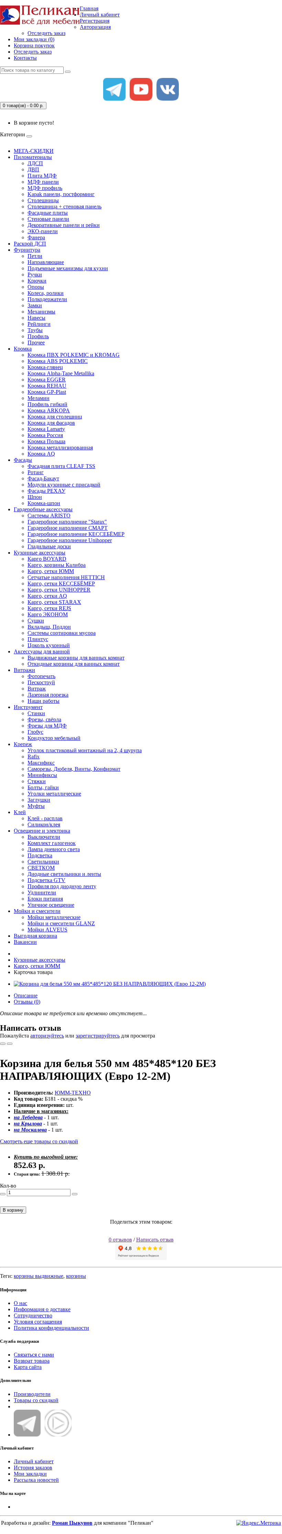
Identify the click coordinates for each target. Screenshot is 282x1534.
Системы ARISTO (49, 515)
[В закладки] (3, 1044)
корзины (76, 1276)
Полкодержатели (47, 299)
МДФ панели (43, 182)
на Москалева (30, 1130)
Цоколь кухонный (49, 645)
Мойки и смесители (37, 911)
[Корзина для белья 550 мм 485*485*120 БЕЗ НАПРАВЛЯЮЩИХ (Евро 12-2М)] (110, 984)
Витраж (37, 688)
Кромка (23, 349)
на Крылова (28, 1123)
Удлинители (42, 892)
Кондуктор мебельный (54, 738)
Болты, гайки (43, 787)
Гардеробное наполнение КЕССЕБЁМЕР (76, 534)
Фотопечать (41, 676)
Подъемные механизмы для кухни (68, 268)
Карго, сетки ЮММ (51, 571)
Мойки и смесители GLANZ (61, 923)
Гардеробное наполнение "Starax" (67, 522)
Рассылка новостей (36, 1480)
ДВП (33, 169)
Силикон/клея (44, 824)
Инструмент (28, 707)
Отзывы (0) (27, 1002)
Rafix (34, 756)
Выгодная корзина (35, 936)
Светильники (43, 862)
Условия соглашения (38, 1322)
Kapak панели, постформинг (61, 194)
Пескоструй (41, 682)
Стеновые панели (48, 219)
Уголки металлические (54, 794)
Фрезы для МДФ (47, 726)
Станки (36, 713)
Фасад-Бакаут (43, 478)
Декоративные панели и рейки (64, 225)
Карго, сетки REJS (49, 608)
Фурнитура (27, 250)
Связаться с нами (34, 1355)
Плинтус (38, 639)
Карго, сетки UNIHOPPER (59, 590)
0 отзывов (120, 1240)
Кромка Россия (45, 435)
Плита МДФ (42, 176)
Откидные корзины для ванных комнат (74, 664)
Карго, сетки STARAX (54, 602)
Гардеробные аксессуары (43, 509)
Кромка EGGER (47, 379)
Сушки (36, 620)
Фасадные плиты (48, 213)
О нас (20, 1303)
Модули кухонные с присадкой (64, 485)
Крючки (37, 281)
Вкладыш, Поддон (49, 627)
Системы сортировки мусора (62, 633)
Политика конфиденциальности (51, 1328)
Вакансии (25, 942)
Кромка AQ (41, 454)
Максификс (41, 763)
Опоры (36, 287)
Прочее (36, 342)
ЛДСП (35, 163)
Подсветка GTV (46, 880)
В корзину (13, 1210)
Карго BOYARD (47, 559)
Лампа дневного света (54, 849)
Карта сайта (28, 1367)
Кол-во (8, 1186)
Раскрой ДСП (30, 244)
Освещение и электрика (42, 831)
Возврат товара (32, 1361)
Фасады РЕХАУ (46, 491)
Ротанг (36, 472)
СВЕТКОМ (41, 868)
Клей (20, 812)
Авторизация (95, 27)
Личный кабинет (34, 1461)
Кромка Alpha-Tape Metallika (61, 373)
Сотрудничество (33, 1315)
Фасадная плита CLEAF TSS (61, 466)
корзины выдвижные (38, 1276)
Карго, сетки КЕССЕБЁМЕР (61, 583)
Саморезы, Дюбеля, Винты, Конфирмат (74, 769)
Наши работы (43, 701)
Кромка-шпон (44, 503)
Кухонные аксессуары (39, 553)
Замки (35, 305)
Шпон (35, 497)
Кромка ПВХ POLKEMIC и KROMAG (74, 355)
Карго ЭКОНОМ (48, 614)
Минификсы (42, 775)
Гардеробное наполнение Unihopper (70, 540)
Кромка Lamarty (46, 429)
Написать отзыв (155, 1240)
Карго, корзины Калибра (57, 565)
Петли (35, 256)
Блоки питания (45, 899)
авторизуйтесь (47, 1036)
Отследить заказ (46, 33)
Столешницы (43, 200)
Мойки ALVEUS (47, 929)
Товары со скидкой (36, 1400)
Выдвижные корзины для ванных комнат (76, 658)
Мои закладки (30, 1474)
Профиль (38, 336)
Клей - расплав (45, 818)
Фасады (23, 460)
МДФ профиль (45, 188)
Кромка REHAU (47, 386)
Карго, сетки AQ (47, 596)
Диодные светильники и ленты (64, 874)
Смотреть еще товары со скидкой (39, 1141)
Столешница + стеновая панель (64, 206)
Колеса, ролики (46, 293)
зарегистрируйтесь (98, 1036)
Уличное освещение (51, 905)
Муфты (36, 806)
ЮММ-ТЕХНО (73, 1093)
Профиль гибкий (47, 404)
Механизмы (41, 311)
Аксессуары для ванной (42, 651)
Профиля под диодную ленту (62, 886)
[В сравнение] (9, 1044)
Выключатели (44, 837)
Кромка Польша (46, 441)
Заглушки (39, 800)
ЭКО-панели (43, 231)
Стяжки (37, 781)
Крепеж (23, 744)
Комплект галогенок (52, 843)
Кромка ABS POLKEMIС (58, 361)
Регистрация (94, 21)
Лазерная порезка (48, 695)
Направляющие (46, 262)
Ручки (35, 274)
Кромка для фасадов (51, 423)
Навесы (36, 318)
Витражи (24, 670)
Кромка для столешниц (55, 417)
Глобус (35, 732)
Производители (32, 1394)
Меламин (39, 398)
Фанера (36, 237)
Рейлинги (39, 324)
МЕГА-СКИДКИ (34, 151)
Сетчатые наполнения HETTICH (66, 577)
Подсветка (40, 855)
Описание (25, 995)
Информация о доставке (42, 1309)
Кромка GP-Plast (47, 392)
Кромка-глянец (45, 367)
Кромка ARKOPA (49, 410)
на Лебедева (28, 1117)
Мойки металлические (54, 917)
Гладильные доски (49, 546)
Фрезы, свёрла (44, 719)
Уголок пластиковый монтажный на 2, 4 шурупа (85, 750)
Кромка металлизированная (60, 447)
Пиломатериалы (33, 157)
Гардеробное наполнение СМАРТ (68, 528)
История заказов (33, 1467)
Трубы (35, 330)
